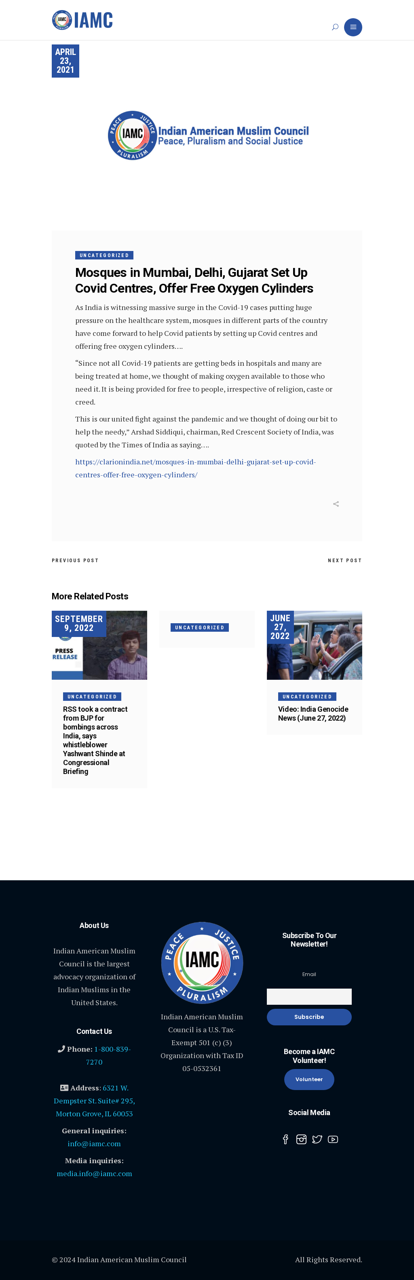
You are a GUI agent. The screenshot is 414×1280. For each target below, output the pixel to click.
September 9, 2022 (79, 623)
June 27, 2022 (280, 627)
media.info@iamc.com (94, 1173)
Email (309, 974)
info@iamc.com (94, 1143)
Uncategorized (104, 255)
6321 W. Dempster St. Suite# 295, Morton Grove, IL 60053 (94, 1100)
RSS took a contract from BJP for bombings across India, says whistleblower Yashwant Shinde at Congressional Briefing (95, 740)
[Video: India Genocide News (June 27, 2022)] (314, 645)
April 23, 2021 (65, 61)
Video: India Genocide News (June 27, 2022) (313, 713)
